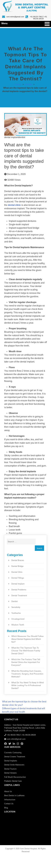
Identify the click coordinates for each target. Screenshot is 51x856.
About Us (8, 791)
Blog (6, 808)
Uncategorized (17, 619)
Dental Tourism (10, 769)
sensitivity (15, 607)
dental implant (17, 584)
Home (18, 84)
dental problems (18, 589)
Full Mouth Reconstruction (15, 777)
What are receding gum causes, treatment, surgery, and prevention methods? (27, 674)
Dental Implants (10, 761)
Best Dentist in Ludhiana (14, 795)
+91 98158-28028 (40, 18)
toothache (16, 613)
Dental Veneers (10, 773)
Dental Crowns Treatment (14, 757)
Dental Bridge (17, 566)
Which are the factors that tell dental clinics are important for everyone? (25, 662)
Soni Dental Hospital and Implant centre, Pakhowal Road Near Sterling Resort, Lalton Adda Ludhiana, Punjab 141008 (25, 728)
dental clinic (17, 572)
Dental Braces (17, 560)
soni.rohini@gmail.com (15, 17)
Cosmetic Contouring (12, 753)
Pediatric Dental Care (13, 781)
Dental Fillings (17, 578)
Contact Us (8, 804)
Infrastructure (9, 800)
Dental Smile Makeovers (14, 765)
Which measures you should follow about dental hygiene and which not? (27, 639)
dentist (28, 84)
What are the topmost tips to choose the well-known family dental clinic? (25, 651)
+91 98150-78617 (37, 17)
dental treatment (19, 595)
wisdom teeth (17, 625)
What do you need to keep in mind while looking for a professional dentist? (27, 685)
